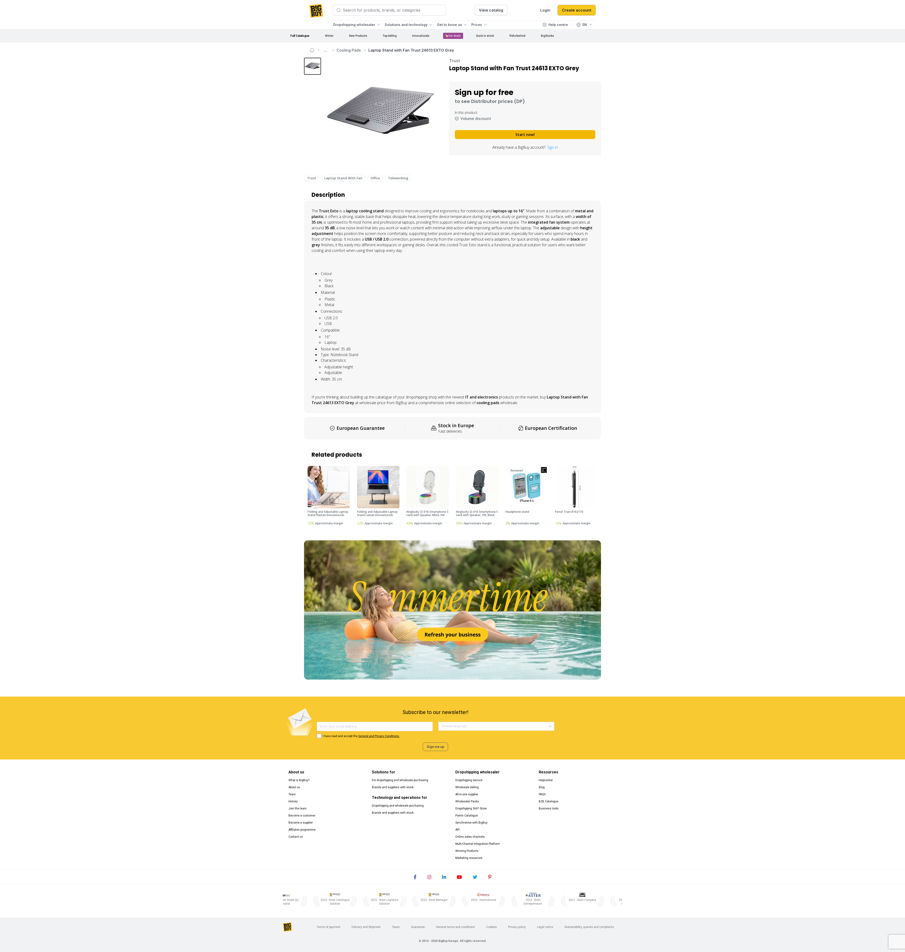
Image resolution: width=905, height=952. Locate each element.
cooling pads (488, 402)
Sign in (552, 147)
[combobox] (441, 726)
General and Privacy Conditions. (379, 736)
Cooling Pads (349, 50)
